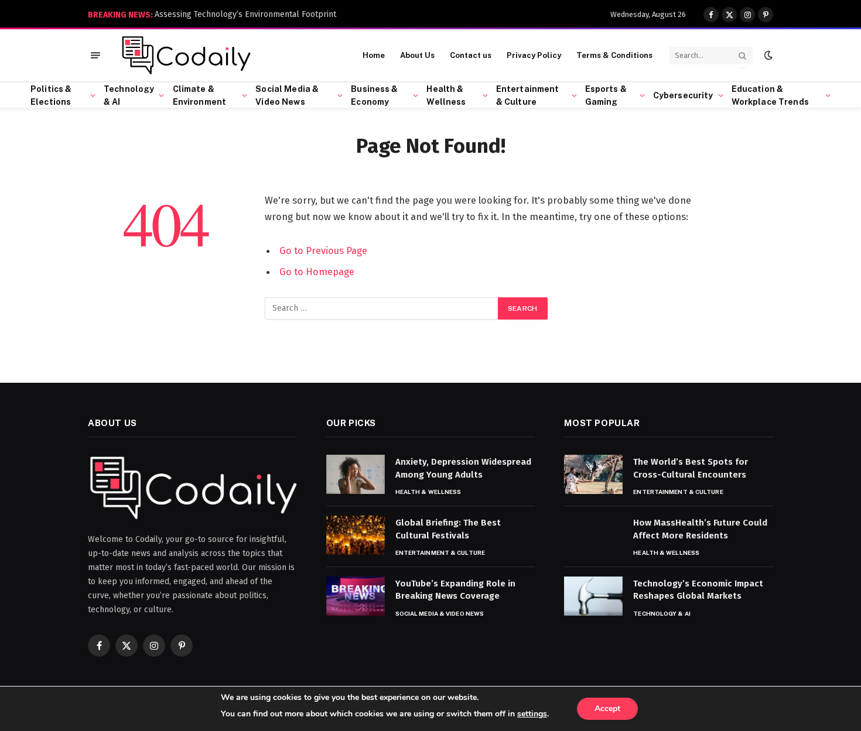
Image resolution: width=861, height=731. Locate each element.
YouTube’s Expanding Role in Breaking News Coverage (455, 589)
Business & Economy (374, 95)
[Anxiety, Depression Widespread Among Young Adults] (355, 474)
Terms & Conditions (614, 55)
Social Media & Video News (287, 95)
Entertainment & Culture (527, 95)
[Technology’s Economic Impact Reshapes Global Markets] (593, 596)
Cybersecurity (683, 95)
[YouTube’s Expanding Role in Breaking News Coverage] (355, 596)
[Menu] (95, 55)
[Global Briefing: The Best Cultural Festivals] (355, 535)
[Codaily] (186, 55)
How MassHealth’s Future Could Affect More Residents (700, 528)
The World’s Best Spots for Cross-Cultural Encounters (690, 468)
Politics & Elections (50, 95)
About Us (417, 55)
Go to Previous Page (323, 250)
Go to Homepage (316, 271)
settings (532, 713)
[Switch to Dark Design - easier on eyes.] (767, 55)
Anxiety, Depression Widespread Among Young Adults (463, 468)
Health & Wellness (446, 95)
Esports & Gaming (606, 95)
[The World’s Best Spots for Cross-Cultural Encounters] (593, 474)
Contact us (470, 55)
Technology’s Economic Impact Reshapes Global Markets (698, 589)
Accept (607, 708)
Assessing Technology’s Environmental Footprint (245, 14)
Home (374, 55)
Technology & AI (129, 95)
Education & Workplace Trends (770, 95)
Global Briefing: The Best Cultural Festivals (448, 528)
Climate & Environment (200, 95)
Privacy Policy (534, 55)
